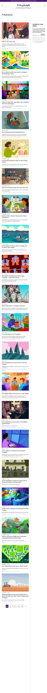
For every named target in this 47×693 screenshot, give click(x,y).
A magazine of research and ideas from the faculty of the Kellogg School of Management (23, 8)
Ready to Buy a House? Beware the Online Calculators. (14, 216)
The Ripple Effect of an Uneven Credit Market (15, 393)
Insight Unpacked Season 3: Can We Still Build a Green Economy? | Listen (23, 0)
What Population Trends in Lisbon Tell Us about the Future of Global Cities (14, 481)
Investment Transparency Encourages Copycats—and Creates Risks (13, 276)
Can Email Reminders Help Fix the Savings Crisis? (14, 161)
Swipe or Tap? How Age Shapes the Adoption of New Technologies (15, 103)
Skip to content (3, 0)
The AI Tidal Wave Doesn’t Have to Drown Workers (14, 363)
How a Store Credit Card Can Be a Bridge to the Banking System (14, 73)
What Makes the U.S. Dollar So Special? (13, 306)
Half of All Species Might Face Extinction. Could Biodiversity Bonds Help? (14, 537)
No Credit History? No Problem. (11, 334)
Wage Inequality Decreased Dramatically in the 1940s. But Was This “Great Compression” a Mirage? (15, 596)
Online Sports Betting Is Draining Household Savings (15, 509)
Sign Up (42, 34)
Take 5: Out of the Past (8, 41)
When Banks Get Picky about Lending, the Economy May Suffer (14, 246)
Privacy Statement (39, 42)
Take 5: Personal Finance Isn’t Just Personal (15, 187)
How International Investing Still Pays (13, 132)
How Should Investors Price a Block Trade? (14, 566)
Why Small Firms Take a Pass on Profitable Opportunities (14, 422)
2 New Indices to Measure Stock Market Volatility (13, 451)
